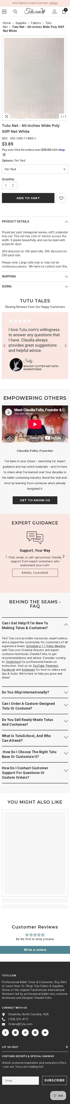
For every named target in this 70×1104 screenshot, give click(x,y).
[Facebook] (5, 1032)
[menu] (4, 11)
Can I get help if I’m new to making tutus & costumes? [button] (25, 625)
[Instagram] (15, 1032)
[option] (35, 78)
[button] (4, 345)
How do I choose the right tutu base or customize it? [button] (29, 754)
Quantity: (8, 179)
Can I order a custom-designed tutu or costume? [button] (28, 706)
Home (7, 23)
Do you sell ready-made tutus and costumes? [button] (27, 722)
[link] (61, 198)
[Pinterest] (25, 1032)
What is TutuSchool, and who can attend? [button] (26, 738)
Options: (13, 160)
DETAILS (54, 3)
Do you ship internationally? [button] (25, 692)
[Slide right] (63, 556)
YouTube (39, 666)
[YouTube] (45, 1032)
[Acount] (54, 11)
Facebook (8, 669)
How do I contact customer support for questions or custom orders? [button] (25, 772)
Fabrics (36, 23)
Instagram (28, 669)
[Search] (15, 11)
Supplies (21, 23)
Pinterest (52, 666)
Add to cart (28, 198)
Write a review (35, 950)
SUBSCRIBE (54, 1080)
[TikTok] (35, 1032)
